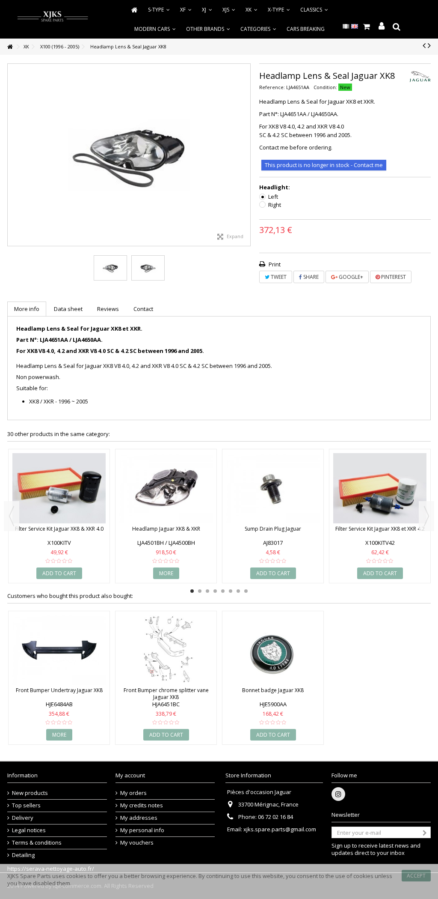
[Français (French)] (346, 26)
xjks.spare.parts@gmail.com (279, 829)
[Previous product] (424, 45)
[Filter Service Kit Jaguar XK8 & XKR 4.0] (59, 488)
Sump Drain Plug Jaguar (273, 528)
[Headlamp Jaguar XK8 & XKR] (166, 488)
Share (310, 277)
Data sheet (68, 309)
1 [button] (192, 591)
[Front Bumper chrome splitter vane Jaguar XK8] (166, 650)
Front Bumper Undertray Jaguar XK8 (59, 690)
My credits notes (141, 805)
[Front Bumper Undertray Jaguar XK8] (59, 650)
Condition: (325, 87)
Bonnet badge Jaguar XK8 (273, 690)
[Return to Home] (9, 47)
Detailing (23, 855)
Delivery (22, 817)
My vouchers (137, 842)
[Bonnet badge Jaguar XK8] (273, 650)
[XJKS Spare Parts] (52, 17)
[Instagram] (338, 794)
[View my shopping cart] (366, 26)
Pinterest (393, 277)
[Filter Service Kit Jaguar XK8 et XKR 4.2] (379, 488)
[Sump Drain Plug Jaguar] (273, 488)
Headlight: (275, 187)
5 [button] (223, 591)
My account (130, 775)
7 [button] (238, 591)
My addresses (138, 817)
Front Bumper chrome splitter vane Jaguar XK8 (166, 694)
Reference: (272, 87)
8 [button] (246, 591)
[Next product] (429, 45)
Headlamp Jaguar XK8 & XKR (166, 528)
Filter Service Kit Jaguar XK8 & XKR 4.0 (59, 528)
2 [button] (199, 591)
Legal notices (29, 830)
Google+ (350, 277)
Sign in (382, 26)
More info (26, 309)
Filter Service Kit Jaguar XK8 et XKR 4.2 (380, 528)
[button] (258, 29)
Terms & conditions (37, 842)
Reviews (108, 309)
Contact (143, 309)
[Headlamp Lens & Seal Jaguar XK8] (110, 268)
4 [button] (215, 591)
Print (274, 264)
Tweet (278, 277)
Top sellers (26, 805)
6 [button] (230, 591)
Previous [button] (12, 155)
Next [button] (246, 155)
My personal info (142, 830)
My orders (133, 793)
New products (30, 793)
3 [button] (207, 591)
